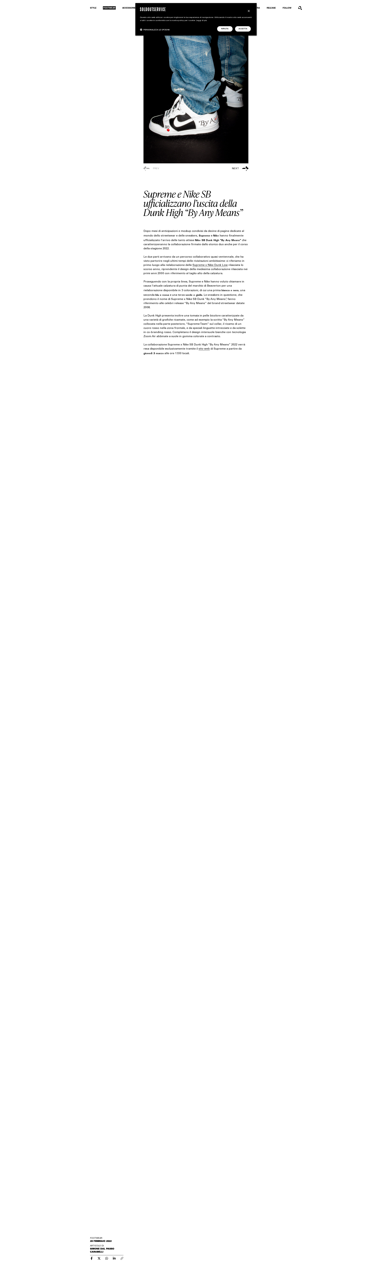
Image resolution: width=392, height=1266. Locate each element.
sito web (204, 349)
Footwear (109, 8)
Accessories (129, 8)
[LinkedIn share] (114, 1258)
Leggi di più (201, 20)
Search (300, 8)
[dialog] (196, 19)
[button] (222, 168)
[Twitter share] (99, 1258)
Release (271, 8)
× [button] (248, 11)
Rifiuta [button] (224, 29)
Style (93, 8)
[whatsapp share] (106, 1258)
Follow (287, 8)
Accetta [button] (243, 29)
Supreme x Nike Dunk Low (210, 265)
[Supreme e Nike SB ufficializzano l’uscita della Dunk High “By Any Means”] (91, 1258)
